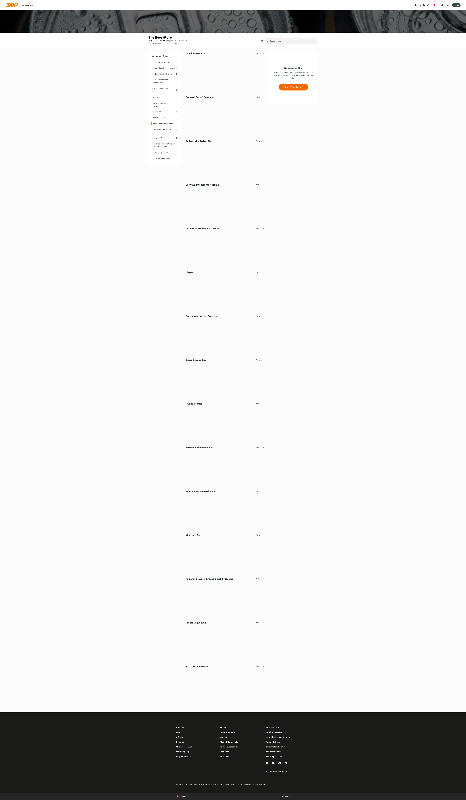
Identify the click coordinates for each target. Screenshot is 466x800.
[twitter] (267, 764)
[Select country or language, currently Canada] (434, 5)
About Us (180, 727)
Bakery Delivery (272, 727)
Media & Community (229, 742)
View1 (259, 97)
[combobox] (293, 41)
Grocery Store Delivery (275, 747)
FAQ (178, 732)
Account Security (230, 784)
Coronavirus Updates (244, 784)
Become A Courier (228, 732)
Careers (223, 737)
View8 (259, 447)
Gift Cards (180, 737)
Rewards (180, 742)
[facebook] (273, 764)
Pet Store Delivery (273, 751)
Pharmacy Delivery (274, 756)
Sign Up (456, 5)
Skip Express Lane (184, 747)
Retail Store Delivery (274, 732)
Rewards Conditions (259, 784)
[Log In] (442, 5)
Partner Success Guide (230, 747)
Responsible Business (185, 756)
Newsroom (224, 756)
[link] (164, 62)
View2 (259, 53)
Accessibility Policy (217, 784)
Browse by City (182, 751)
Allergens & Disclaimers (173, 43)
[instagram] (279, 764)
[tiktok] (286, 764)
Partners (223, 727)
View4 (259, 272)
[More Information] (261, 41)
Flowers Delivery (273, 742)
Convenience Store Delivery (278, 737)
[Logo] (12, 5)
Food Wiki (224, 751)
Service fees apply (155, 43)
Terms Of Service (181, 784)
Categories (156, 56)
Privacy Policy (193, 784)
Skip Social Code (204, 784)
